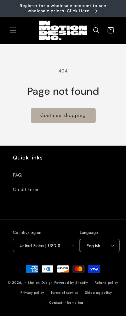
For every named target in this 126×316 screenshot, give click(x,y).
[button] (13, 30)
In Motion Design (38, 282)
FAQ (17, 175)
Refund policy (106, 282)
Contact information (66, 302)
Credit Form (25, 189)
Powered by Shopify (71, 282)
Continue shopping (63, 115)
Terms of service (65, 292)
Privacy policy (32, 292)
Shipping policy (98, 292)
